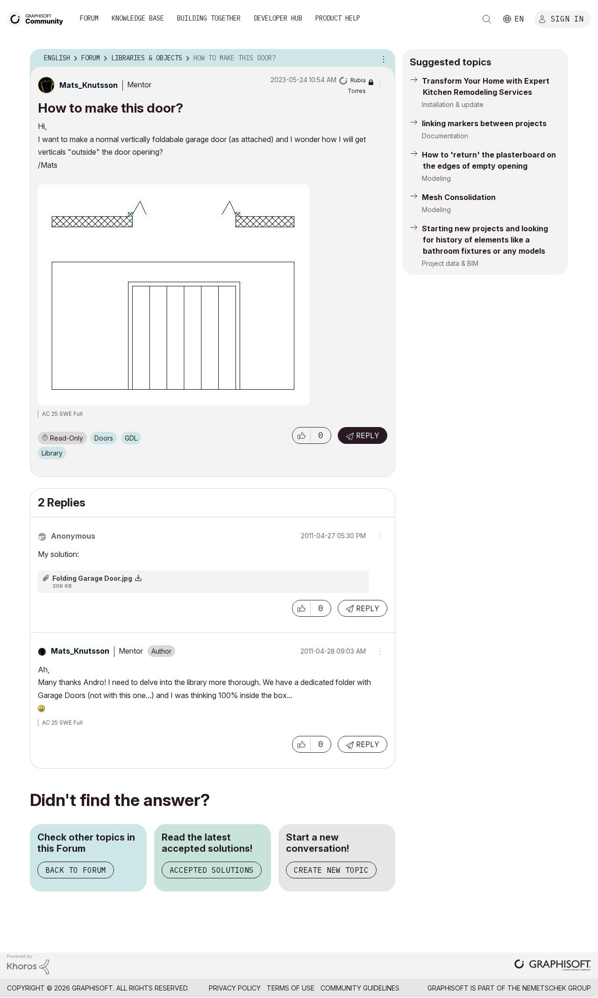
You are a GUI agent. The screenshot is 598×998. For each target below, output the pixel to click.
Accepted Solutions (212, 870)
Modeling (436, 178)
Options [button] (382, 58)
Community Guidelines (359, 988)
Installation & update (453, 104)
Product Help (337, 18)
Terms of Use (290, 988)
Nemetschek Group (556, 988)
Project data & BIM (450, 263)
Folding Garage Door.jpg (92, 578)
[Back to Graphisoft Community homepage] (38, 18)
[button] (301, 435)
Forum (89, 18)
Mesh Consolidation (459, 197)
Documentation (445, 136)
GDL (131, 438)
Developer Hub (278, 18)
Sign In (567, 18)
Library (52, 453)
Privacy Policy (235, 988)
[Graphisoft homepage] (552, 966)
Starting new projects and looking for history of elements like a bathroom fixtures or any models (485, 240)
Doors (103, 438)
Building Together (209, 18)
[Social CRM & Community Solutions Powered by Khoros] (28, 964)
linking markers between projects (484, 123)
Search (487, 19)
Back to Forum (75, 870)
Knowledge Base (138, 18)
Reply (367, 435)
